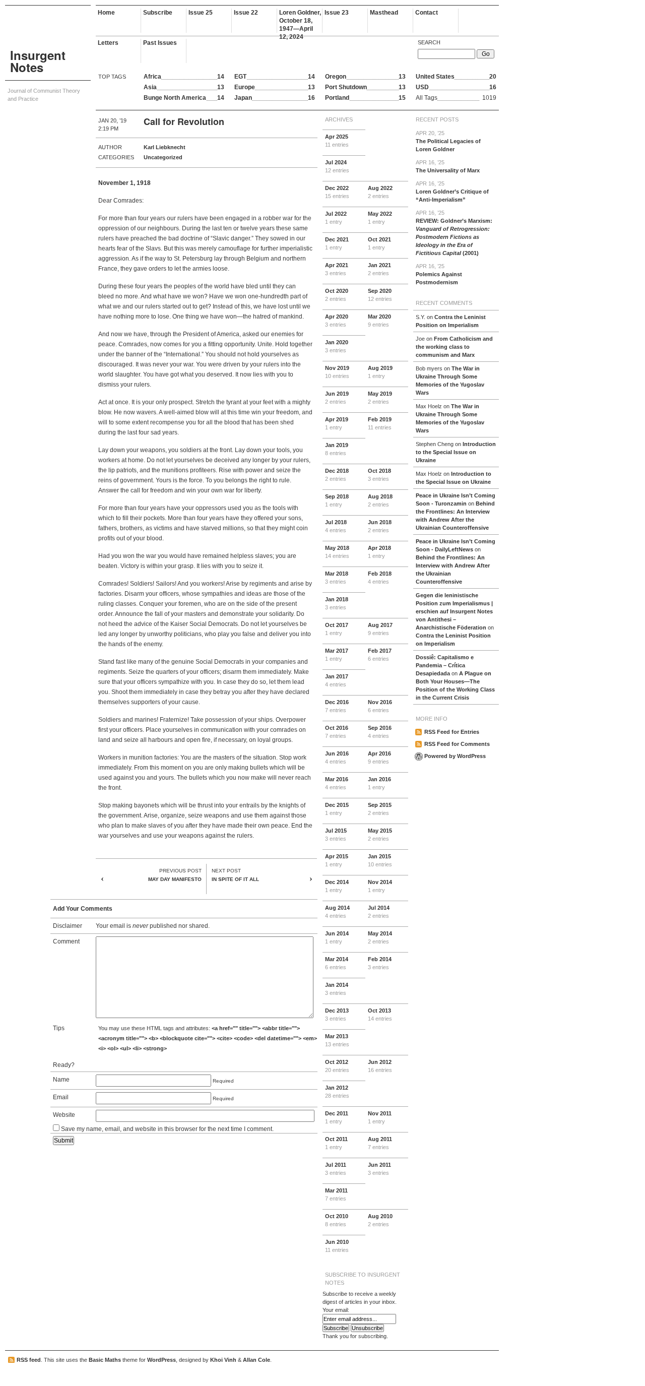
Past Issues (160, 42)
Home (106, 12)
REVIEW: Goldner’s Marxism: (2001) (454, 233)
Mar (379, 320)
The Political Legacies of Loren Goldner (448, 141)
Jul (337, 166)
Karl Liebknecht (164, 147)
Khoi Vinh (223, 1360)
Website (64, 1114)
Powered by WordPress (455, 756)
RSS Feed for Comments (457, 744)
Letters (108, 42)
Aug (380, 192)
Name (61, 1079)
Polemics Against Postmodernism (439, 274)
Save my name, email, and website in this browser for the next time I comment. (167, 1128)
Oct (379, 243)
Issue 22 (246, 12)
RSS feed (29, 1360)
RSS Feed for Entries (451, 732)
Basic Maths (105, 1360)
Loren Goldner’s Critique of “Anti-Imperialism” (452, 191)
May (380, 218)
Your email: (335, 1310)
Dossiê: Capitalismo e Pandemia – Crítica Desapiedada (445, 665)
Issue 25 (200, 12)
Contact (426, 12)
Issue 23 (337, 12)
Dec (337, 192)
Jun (337, 398)
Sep (380, 295)
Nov (337, 372)
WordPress (161, 1360)
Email (61, 1097)
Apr (337, 141)
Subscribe (157, 12)
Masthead (384, 12)
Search (429, 42)
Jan (379, 269)
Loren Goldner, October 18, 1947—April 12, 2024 (300, 21)
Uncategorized (163, 157)
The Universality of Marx (448, 166)
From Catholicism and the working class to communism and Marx (454, 347)
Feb (380, 423)
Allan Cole (256, 1360)
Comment (66, 941)
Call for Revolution (184, 121)
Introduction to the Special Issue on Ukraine (456, 452)
